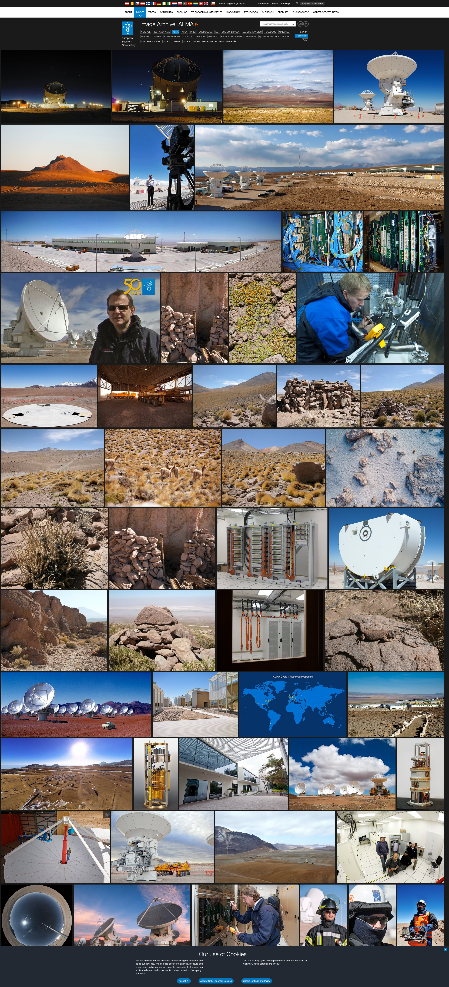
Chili (193, 32)
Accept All (184, 980)
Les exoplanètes (252, 32)
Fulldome (270, 32)
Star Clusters (171, 41)
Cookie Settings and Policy (256, 980)
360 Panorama (162, 32)
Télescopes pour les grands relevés (214, 41)
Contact (275, 3)
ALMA (176, 32)
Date (305, 40)
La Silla (187, 36)
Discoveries (233, 12)
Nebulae (200, 36)
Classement (301, 35)
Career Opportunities (326, 12)
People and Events (232, 36)
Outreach (268, 12)
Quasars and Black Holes (274, 36)
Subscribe (263, 3)
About (128, 12)
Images (140, 12)
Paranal (213, 36)
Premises (251, 36)
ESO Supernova (230, 32)
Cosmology (205, 32)
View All (145, 32)
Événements (251, 12)
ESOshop (182, 12)
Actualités (166, 12)
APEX (184, 32)
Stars (186, 41)
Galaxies (284, 32)
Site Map (285, 3)
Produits (283, 12)
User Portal (317, 3)
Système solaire (150, 41)
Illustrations (172, 36)
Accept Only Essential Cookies (216, 980)
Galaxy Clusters (151, 36)
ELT (217, 32)
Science (305, 3)
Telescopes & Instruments (206, 12)
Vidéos (152, 12)
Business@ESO (301, 12)
